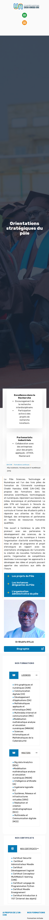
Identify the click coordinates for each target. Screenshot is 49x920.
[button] (24, 15)
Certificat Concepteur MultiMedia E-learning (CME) (22, 876)
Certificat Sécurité (22, 858)
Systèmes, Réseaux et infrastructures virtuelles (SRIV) (24, 796)
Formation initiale (35, 918)
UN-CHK (9, 465)
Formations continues (21, 465)
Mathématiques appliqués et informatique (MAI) (22, 706)
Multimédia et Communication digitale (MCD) (24, 818)
